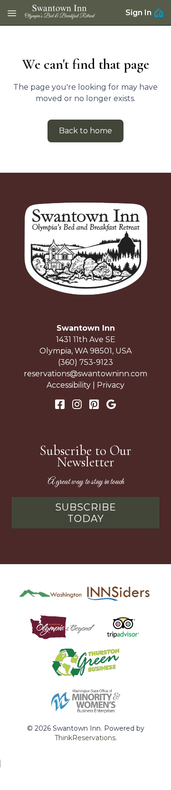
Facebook (60, 404)
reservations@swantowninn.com (85, 373)
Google (111, 404)
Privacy (110, 385)
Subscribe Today (85, 513)
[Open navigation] (12, 13)
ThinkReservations (85, 738)
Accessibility (69, 385)
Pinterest (94, 404)
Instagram (77, 404)
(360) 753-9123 (85, 362)
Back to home (85, 130)
